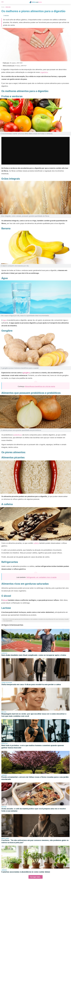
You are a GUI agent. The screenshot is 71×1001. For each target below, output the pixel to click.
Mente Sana (5, 838)
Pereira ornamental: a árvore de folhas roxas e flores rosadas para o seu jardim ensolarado (35, 778)
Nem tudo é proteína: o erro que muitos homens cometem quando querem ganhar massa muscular (32, 746)
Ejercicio (4, 653)
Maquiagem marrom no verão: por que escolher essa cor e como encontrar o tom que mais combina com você (33, 715)
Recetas (3, 806)
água (4, 320)
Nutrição (8, 7)
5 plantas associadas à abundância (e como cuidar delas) (25, 872)
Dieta (2, 7)
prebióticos (18, 435)
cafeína (36, 543)
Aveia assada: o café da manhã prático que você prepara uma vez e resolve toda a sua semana (33, 810)
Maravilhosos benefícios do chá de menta (40, 386)
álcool (5, 600)
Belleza (3, 712)
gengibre (26, 373)
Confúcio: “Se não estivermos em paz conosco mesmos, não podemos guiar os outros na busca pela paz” (35, 841)
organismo (44, 72)
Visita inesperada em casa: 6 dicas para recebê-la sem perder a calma (31, 684)
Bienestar (4, 743)
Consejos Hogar (6, 682)
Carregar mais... (35, 877)
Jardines (4, 775)
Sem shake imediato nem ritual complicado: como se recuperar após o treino (33, 655)
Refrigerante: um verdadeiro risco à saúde (41, 577)
